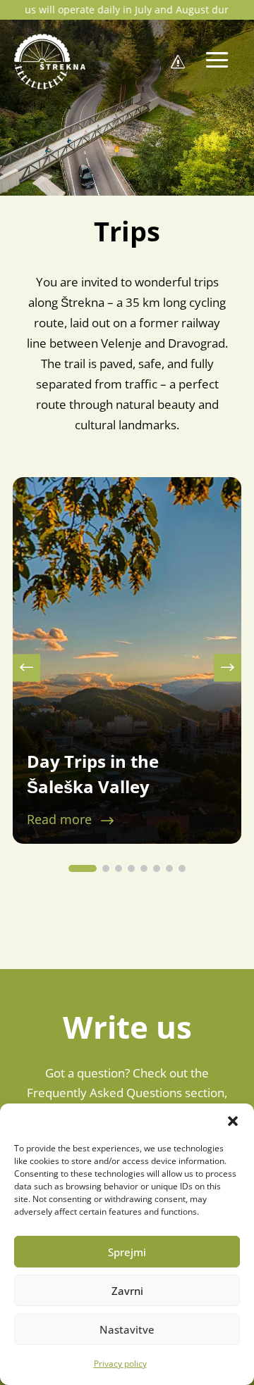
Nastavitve (127, 1329)
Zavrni (127, 1291)
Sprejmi (127, 1252)
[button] (233, 1121)
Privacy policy (120, 1364)
